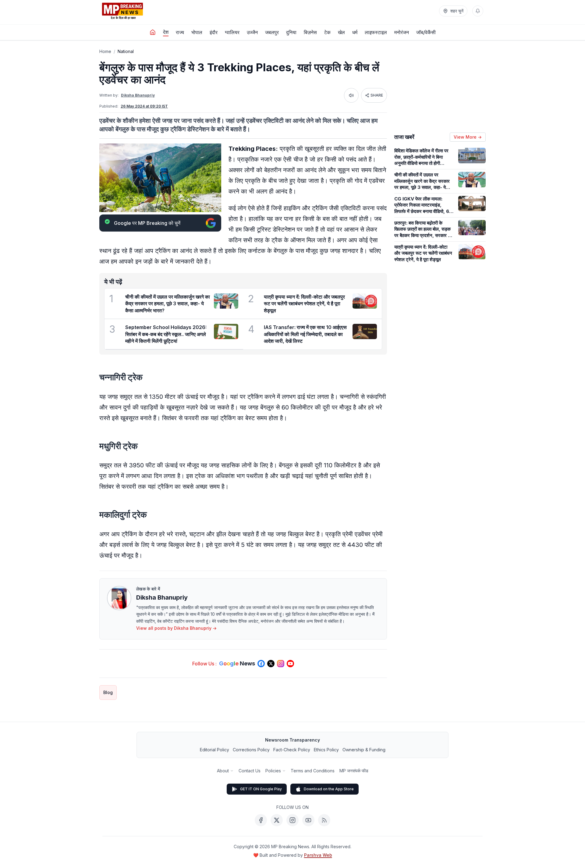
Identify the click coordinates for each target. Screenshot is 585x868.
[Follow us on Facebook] (261, 663)
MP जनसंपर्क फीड (353, 770)
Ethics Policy (326, 749)
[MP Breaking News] (122, 10)
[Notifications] (477, 10)
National (126, 51)
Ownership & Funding (363, 749)
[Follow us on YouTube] (290, 663)
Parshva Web (318, 855)
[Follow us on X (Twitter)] (271, 663)
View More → (468, 137)
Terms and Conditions (313, 770)
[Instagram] (292, 820)
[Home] (153, 32)
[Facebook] (261, 820)
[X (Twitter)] (277, 820)
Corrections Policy (251, 749)
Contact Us (250, 770)
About (223, 770)
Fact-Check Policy (291, 749)
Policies (273, 770)
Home (105, 51)
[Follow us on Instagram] (280, 663)
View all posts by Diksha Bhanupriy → (176, 628)
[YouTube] (308, 820)
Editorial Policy (214, 749)
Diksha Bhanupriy (138, 95)
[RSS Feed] (324, 820)
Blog (108, 692)
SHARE (376, 95)
